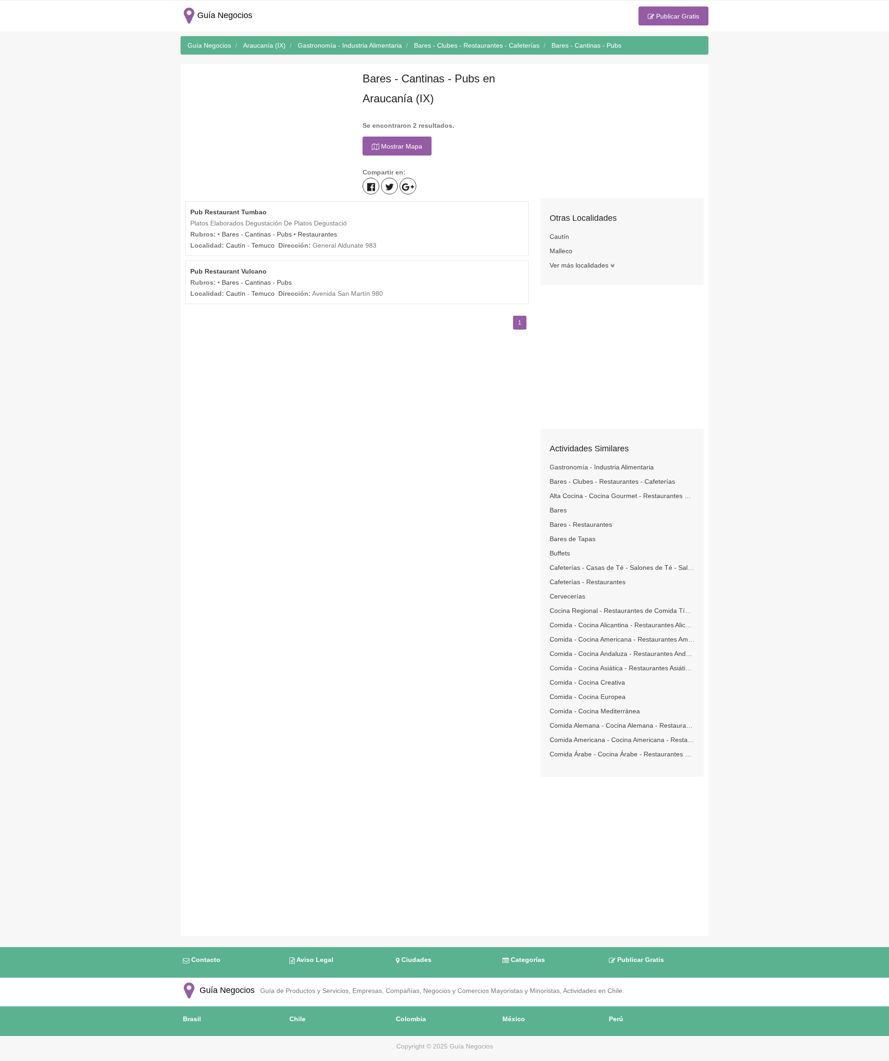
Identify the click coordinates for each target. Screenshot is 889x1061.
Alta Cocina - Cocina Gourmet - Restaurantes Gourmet (622, 495)
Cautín (235, 245)
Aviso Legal (314, 959)
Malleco (561, 251)
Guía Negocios (226, 990)
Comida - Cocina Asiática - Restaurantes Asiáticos (622, 668)
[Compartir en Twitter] (389, 186)
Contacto (204, 959)
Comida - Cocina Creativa (587, 682)
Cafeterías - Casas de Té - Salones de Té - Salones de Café (622, 567)
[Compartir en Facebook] (371, 186)
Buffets (560, 553)
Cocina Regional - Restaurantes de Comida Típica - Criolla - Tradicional (622, 610)
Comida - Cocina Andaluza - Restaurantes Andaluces (622, 653)
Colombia (411, 1019)
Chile (297, 1019)
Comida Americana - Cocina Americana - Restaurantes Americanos (622, 739)
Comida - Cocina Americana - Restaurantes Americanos (622, 639)
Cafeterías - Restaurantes (588, 582)
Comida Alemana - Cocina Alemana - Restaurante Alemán (622, 725)
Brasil (192, 1019)
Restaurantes (317, 234)
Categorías (527, 959)
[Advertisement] (267, 133)
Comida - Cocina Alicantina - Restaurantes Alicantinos (622, 625)
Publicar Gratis (676, 16)
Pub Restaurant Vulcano (228, 271)
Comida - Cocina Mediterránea (595, 711)
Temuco (263, 245)
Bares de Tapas (572, 539)
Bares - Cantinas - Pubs (257, 234)
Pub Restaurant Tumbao (228, 212)
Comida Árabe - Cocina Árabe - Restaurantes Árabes (622, 754)
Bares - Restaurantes (581, 524)
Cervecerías (567, 596)
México (513, 1019)
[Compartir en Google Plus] (408, 186)
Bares (558, 510)
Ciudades (416, 959)
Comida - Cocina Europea (588, 696)
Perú (616, 1019)
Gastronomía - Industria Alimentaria (602, 467)
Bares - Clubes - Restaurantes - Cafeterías (612, 481)
